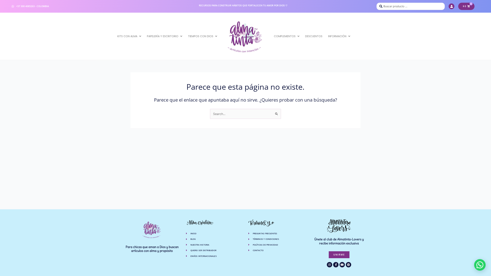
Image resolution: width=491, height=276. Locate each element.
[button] (480, 265)
